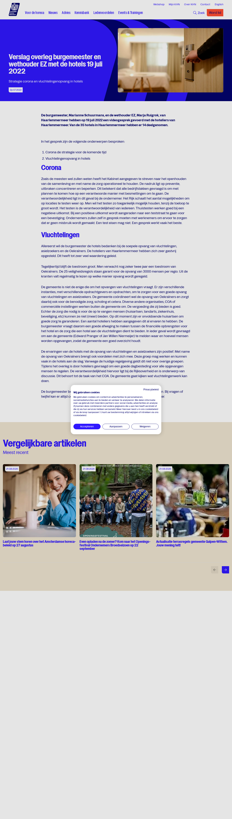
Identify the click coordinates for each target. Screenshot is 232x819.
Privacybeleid (151, 389)
